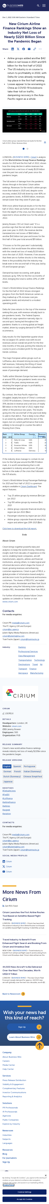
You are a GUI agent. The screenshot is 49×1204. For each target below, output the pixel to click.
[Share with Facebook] (24, 49)
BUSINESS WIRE (21, 157)
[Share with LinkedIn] (13, 49)
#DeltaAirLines (9, 791)
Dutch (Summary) (12, 776)
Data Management (26, 656)
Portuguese (29, 766)
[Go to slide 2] (27, 148)
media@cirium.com (20, 623)
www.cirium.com (10, 601)
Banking (22, 647)
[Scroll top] (39, 1045)
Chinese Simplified (32, 776)
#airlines (6, 806)
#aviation (7, 813)
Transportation (25, 660)
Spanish (17, 766)
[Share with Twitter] (18, 49)
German (7, 771)
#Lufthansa (8, 798)
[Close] (45, 1175)
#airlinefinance (9, 802)
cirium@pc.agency (11, 629)
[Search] (38, 5)
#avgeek (6, 810)
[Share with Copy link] (35, 49)
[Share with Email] (29, 49)
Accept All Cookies (24, 1199)
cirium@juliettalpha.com (13, 636)
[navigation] (43, 5)
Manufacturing (36, 673)
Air (41, 664)
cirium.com (16, 726)
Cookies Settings (24, 1192)
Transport (22, 668)
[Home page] (13, 5)
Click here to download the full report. (20, 528)
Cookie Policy (8, 1185)
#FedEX (6, 794)
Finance (32, 668)
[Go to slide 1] (23, 148)
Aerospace (23, 673)
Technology (39, 660)
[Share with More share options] (40, 49)
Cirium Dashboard (29, 486)
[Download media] (44, 142)
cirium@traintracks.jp (29, 639)
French (17, 771)
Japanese (8, 782)
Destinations (24, 664)
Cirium (34, 157)
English (7, 766)
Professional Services (28, 651)
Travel (35, 664)
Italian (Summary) (32, 771)
